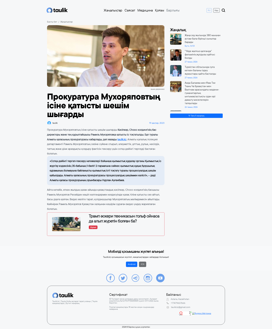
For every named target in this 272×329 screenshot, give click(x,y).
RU (209, 10)
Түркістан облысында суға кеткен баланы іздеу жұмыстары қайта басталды (200, 70)
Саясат (130, 10)
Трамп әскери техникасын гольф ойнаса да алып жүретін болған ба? (124, 218)
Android (131, 264)
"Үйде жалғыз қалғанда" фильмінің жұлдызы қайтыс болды (200, 54)
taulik (55, 122)
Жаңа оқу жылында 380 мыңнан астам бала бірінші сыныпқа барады (202, 39)
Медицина (145, 10)
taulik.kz (121, 139)
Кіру (216, 10)
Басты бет (52, 21)
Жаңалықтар (113, 10)
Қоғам (159, 10)
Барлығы (173, 10)
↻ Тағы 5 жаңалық (196, 115)
